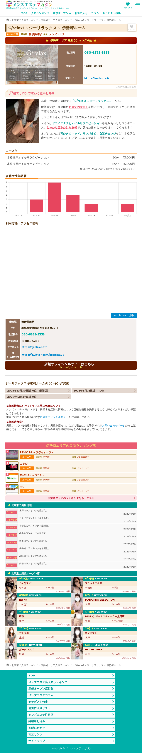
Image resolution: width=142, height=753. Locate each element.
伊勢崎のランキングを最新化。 (77, 550)
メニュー (137, 4)
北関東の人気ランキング (25, 20)
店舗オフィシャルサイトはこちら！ (71, 365)
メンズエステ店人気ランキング (47, 682)
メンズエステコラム (40, 695)
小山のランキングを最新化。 (77, 535)
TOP (24, 13)
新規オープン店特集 (40, 688)
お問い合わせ (36, 728)
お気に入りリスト (39, 708)
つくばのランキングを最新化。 (77, 520)
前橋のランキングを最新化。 (77, 565)
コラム (95, 13)
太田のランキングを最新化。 (77, 542)
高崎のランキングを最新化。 (77, 557)
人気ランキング (40, 13)
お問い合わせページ (113, 425)
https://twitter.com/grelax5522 (42, 354)
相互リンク (35, 734)
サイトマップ (36, 740)
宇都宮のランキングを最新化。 (77, 527)
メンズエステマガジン (29, 3)
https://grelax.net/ (96, 78)
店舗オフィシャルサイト (54, 417)
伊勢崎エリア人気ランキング (56, 20)
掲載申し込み (36, 721)
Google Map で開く (123, 315)
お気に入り (128, 8)
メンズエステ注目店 (40, 714)
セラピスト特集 (112, 13)
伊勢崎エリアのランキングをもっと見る (71, 498)
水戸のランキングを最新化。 (77, 512)
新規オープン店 (62, 13)
